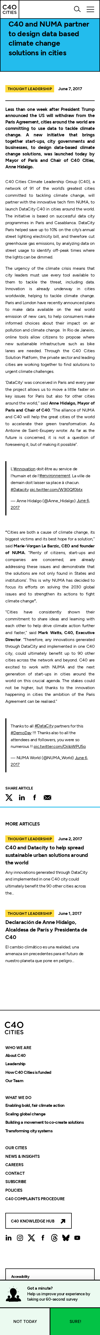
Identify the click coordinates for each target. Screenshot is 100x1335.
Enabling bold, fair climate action (34, 1105)
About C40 (15, 1055)
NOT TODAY (25, 1321)
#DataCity (44, 726)
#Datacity (20, 489)
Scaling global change (25, 1113)
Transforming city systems (28, 1130)
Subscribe (15, 1182)
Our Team (14, 1080)
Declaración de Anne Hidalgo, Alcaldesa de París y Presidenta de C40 (46, 929)
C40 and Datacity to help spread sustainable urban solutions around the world (46, 855)
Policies (13, 1190)
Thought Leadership (30, 89)
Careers (14, 1165)
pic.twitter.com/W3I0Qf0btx (56, 489)
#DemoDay (21, 732)
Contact (15, 1173)
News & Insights (22, 1156)
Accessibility (20, 1277)
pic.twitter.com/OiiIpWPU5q (60, 746)
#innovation (24, 468)
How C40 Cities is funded (28, 1072)
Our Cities (16, 1147)
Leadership (15, 1064)
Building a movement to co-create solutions (44, 1122)
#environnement (54, 475)
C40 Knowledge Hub (32, 1221)
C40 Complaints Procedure (35, 1198)
